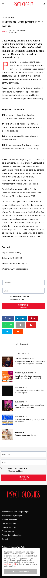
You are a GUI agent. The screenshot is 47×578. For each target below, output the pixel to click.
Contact (5, 539)
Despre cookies (8, 531)
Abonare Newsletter (9, 519)
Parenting (19, 373)
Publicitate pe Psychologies (12, 515)
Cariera (18, 358)
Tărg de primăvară (9, 523)
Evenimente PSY (8, 17)
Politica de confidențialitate (12, 535)
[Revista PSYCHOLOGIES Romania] (23, 4)
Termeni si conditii (9, 527)
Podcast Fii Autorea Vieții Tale (13, 547)
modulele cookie (10, 564)
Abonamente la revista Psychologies (15, 511)
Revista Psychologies (18, 31)
